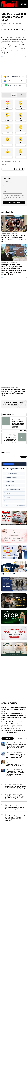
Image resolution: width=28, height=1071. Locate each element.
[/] (21, 4)
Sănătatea (8, 493)
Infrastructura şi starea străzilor (13, 473)
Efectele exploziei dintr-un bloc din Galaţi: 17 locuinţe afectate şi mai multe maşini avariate (13, 709)
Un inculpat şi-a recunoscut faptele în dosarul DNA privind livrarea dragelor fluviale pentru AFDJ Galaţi (16, 747)
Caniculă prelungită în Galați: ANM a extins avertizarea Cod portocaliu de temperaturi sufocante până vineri (13, 392)
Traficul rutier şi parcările (11, 477)
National (14, 418)
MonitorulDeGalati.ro (21, 505)
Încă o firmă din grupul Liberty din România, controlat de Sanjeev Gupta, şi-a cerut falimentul (15, 756)
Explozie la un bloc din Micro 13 (10, 728)
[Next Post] (22, 437)
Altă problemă (9, 501)
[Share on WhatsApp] (14, 29)
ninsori (20, 161)
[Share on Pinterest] (17, 29)
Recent (20, 738)
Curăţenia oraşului (10, 485)
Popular (7, 738)
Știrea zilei (19, 23)
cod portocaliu (6, 161)
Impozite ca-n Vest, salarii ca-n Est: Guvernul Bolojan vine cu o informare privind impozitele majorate (15, 773)
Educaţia (8, 497)
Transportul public (10, 481)
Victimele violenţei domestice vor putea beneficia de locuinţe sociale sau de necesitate (18, 424)
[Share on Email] (19, 29)
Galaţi (14, 161)
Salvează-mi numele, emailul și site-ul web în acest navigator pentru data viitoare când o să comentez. (13, 197)
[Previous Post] (6, 421)
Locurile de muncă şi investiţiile (13, 489)
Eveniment (12, 434)
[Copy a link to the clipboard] (22, 29)
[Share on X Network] (11, 29)
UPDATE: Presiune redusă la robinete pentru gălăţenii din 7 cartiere (10, 440)
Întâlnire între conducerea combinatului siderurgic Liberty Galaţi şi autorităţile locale (15, 764)
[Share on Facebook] (8, 29)
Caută (23, 456)
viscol (4, 164)
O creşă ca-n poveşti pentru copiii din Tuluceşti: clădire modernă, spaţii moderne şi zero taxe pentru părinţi (13, 238)
